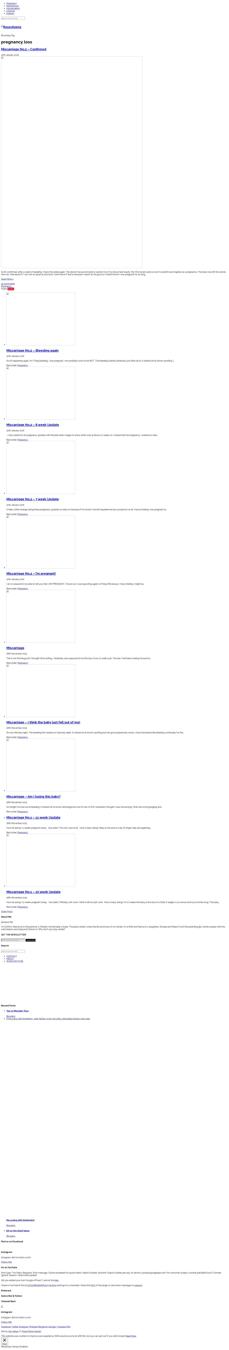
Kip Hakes (13, 1331)
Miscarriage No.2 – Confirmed (23, 49)
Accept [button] (121, 1336)
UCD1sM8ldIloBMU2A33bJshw (42, 1285)
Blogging (10, 1016)
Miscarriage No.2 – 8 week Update (32, 425)
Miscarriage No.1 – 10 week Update (33, 892)
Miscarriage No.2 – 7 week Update (32, 499)
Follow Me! (6, 1262)
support (138, 1285)
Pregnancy (11, 3)
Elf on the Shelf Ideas (18, 1231)
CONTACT (11, 956)
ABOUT (10, 958)
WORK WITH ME (14, 961)
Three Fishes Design (31, 1331)
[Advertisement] (80, 983)
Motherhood (12, 6)
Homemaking (13, 8)
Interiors (10, 13)
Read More (130, 1336)
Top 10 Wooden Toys (17, 1011)
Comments (8, 283)
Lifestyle (10, 11)
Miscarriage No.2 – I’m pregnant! (31, 573)
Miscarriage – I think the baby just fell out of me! (43, 722)
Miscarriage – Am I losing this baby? (33, 796)
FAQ (93, 1285)
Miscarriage (15, 648)
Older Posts (7, 911)
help (56, 1280)
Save (12, 289)
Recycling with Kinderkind (20, 1220)
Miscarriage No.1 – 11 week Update (33, 817)
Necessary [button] (6, 1346)
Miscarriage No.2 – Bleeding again (32, 350)
